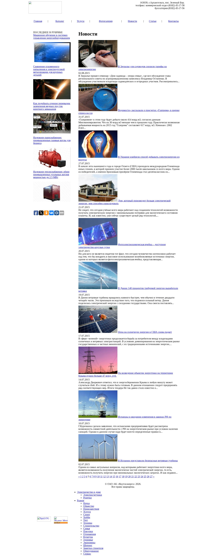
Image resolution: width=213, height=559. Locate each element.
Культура (88, 537)
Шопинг (87, 545)
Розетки (87, 497)
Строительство (91, 525)
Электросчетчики (92, 495)
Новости (132, 21)
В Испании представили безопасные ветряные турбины (148, 460)
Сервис (87, 553)
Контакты (173, 21)
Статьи (152, 21)
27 (151, 476)
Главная (38, 21)
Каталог (60, 21)
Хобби (86, 517)
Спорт (86, 514)
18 (123, 476)
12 (104, 476)
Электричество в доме (89, 492)
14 (110, 476)
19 (126, 476)
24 (142, 476)
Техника (87, 523)
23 (139, 476)
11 (101, 476)
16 (117, 476)
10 (98, 476)
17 (120, 476)
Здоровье (88, 539)
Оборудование (91, 551)
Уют (85, 520)
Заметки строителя (93, 548)
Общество (88, 506)
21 (132, 476)
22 (135, 476)
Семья (86, 528)
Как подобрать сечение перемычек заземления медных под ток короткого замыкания (51, 106)
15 (114, 476)
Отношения (89, 534)
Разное (80, 500)
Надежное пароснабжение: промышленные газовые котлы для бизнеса (51, 140)
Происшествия (91, 509)
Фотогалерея (105, 21)
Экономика (89, 542)
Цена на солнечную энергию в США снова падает (145, 332)
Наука (86, 503)
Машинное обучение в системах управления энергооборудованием (51, 36)
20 (129, 476)
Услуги (80, 21)
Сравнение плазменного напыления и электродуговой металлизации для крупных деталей (49, 70)
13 (107, 476)
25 (145, 476)
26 (148, 476)
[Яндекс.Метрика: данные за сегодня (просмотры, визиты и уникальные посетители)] (61, 518)
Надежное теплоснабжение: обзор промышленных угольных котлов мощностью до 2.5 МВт (51, 174)
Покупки (88, 531)
